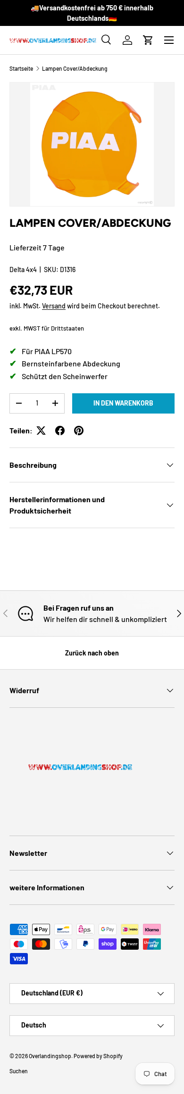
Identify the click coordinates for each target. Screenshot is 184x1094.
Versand (54, 306)
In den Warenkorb (123, 403)
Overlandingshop (50, 1056)
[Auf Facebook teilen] (59, 430)
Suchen (18, 1071)
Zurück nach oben (92, 653)
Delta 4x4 (23, 269)
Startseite (21, 68)
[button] (148, 40)
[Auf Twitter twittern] (41, 430)
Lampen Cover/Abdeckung (75, 68)
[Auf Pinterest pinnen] (78, 430)
